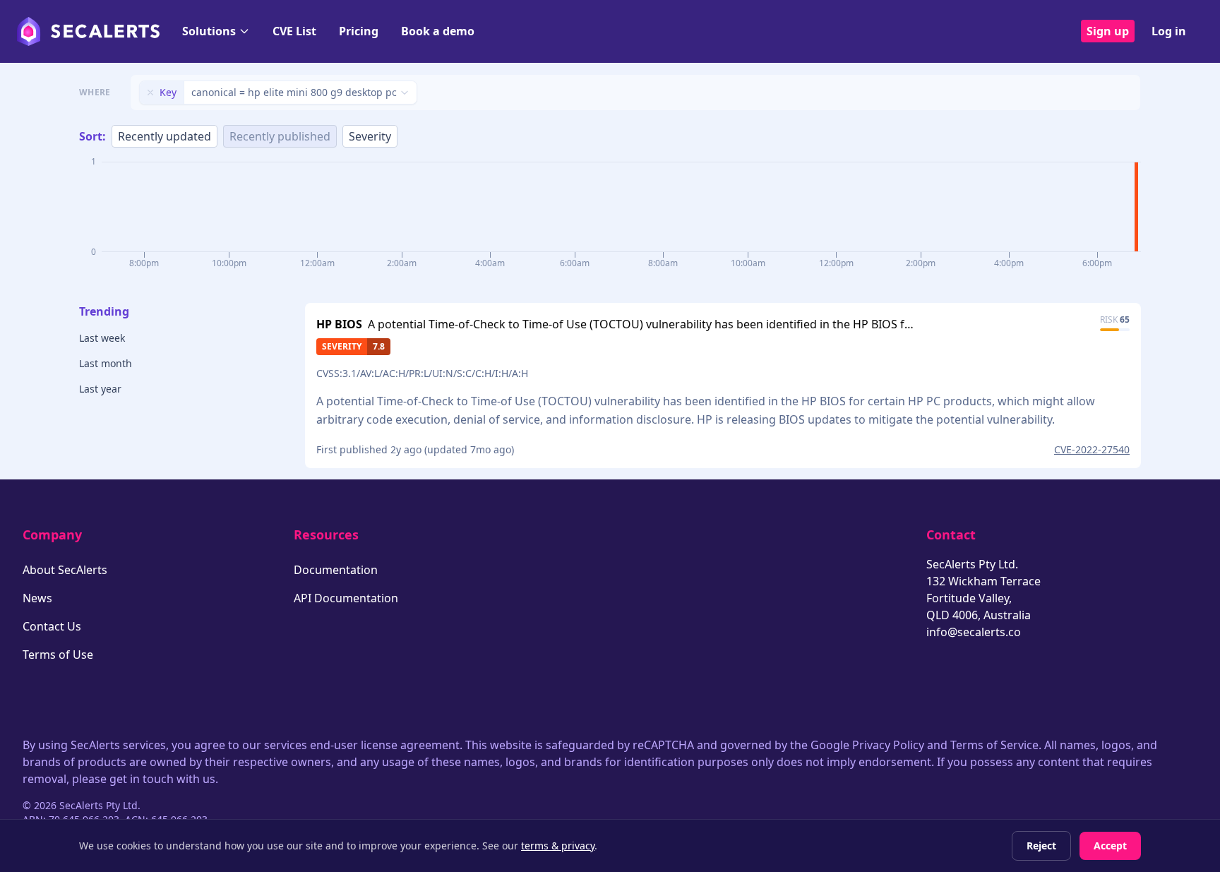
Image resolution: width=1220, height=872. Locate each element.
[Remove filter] (150, 92)
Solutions (209, 31)
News (37, 598)
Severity (370, 136)
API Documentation (346, 598)
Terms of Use (58, 654)
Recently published (279, 136)
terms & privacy (557, 845)
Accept (1110, 845)
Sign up (1108, 31)
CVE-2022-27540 (1092, 449)
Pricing (358, 31)
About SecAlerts (65, 570)
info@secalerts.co (973, 632)
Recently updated (164, 136)
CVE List (294, 31)
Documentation (336, 570)
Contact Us (52, 626)
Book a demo (437, 31)
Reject (1041, 845)
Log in (1169, 31)
